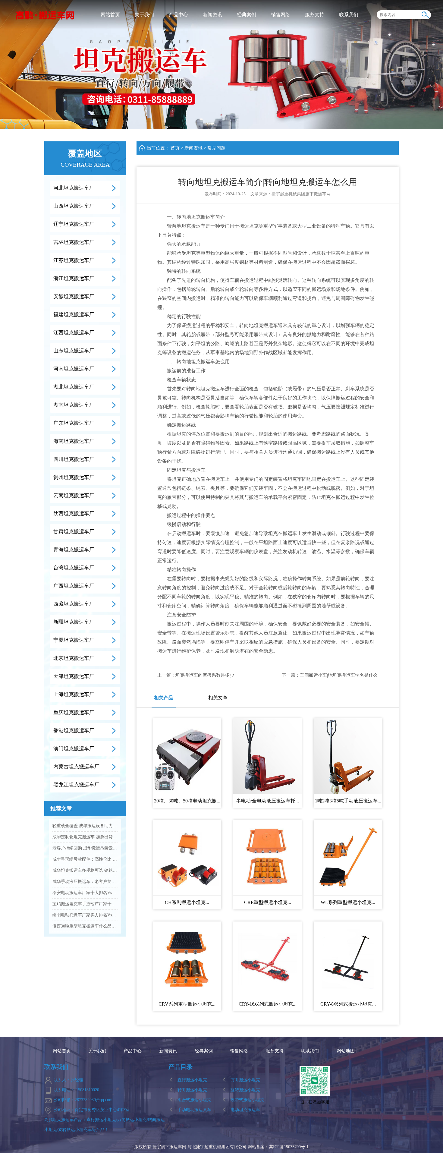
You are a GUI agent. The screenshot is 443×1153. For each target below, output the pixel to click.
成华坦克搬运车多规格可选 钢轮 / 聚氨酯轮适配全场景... (85, 870)
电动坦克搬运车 (245, 1109)
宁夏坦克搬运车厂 (73, 640)
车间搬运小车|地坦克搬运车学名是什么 (339, 675)
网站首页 (110, 14)
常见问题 (216, 148)
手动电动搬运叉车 (194, 1109)
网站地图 (346, 1051)
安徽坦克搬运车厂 (73, 296)
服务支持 (314, 14)
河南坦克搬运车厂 (73, 369)
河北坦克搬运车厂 (73, 188)
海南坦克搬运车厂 (73, 441)
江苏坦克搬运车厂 (73, 260)
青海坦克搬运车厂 (73, 550)
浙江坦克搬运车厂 (73, 278)
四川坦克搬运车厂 (73, 459)
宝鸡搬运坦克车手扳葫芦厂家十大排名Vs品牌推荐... (85, 904)
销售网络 (280, 14)
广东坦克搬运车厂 (73, 423)
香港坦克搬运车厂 (73, 730)
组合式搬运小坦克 (194, 1100)
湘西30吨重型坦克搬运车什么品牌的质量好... (85, 926)
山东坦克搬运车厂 (73, 351)
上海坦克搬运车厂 (73, 694)
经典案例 (246, 14)
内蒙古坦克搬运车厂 (76, 767)
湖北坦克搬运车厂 (73, 387)
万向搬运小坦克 (245, 1080)
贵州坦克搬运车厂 (73, 477)
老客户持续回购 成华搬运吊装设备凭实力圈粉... (85, 848)
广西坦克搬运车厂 (73, 586)
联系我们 (348, 14)
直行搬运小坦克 (192, 1080)
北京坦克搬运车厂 (73, 658)
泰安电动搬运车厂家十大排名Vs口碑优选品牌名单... (85, 892)
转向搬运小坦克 (192, 1090)
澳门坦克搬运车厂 (73, 748)
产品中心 (178, 14)
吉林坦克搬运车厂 (73, 242)
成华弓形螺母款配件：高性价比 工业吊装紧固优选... (85, 859)
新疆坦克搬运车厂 (73, 622)
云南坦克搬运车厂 (73, 495)
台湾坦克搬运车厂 (73, 568)
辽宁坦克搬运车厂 (73, 224)
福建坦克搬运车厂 (73, 314)
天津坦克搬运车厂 (73, 676)
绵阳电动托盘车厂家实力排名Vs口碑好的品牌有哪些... (85, 915)
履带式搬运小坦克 (247, 1100)
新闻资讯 (212, 14)
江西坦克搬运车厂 (73, 333)
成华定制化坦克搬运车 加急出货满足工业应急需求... (85, 837)
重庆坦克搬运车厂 (73, 712)
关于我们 (144, 14)
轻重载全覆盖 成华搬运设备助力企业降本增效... (85, 826)
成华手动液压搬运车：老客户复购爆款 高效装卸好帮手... (85, 881)
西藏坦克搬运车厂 (73, 604)
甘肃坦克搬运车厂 (73, 531)
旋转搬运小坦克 (245, 1090)
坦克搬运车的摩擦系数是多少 (204, 675)
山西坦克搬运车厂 (73, 206)
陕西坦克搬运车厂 (73, 513)
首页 (175, 148)
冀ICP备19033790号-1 (289, 1147)
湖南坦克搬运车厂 (73, 405)
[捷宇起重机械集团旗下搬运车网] (45, 14)
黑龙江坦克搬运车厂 (76, 785)
